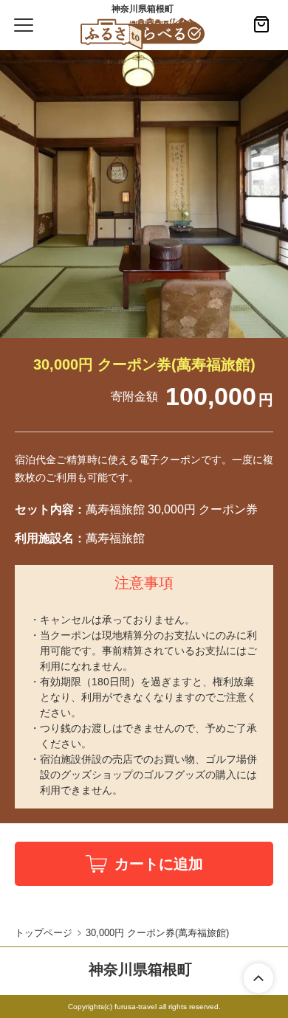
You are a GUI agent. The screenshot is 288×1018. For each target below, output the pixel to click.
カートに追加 (158, 864)
